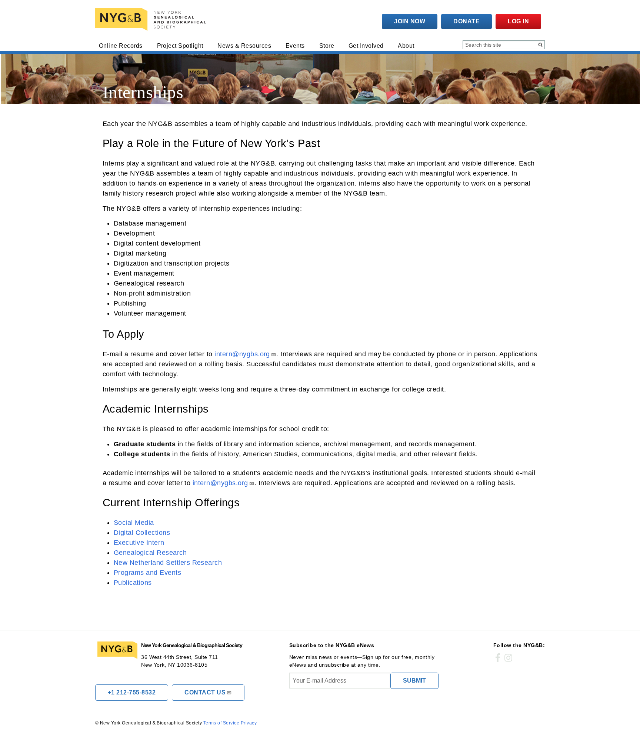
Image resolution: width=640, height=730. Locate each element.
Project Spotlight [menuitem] (180, 46)
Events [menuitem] (295, 46)
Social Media (134, 522)
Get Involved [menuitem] (366, 46)
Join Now (409, 21)
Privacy (249, 723)
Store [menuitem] (326, 46)
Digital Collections (142, 532)
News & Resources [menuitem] (244, 46)
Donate (466, 21)
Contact (205, 692)
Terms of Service (221, 723)
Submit (414, 680)
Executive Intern (139, 542)
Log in (518, 21)
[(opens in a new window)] (497, 658)
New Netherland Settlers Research (168, 562)
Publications (133, 582)
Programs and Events (147, 572)
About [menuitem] (406, 46)
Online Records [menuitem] (121, 46)
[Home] (152, 19)
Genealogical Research (150, 552)
